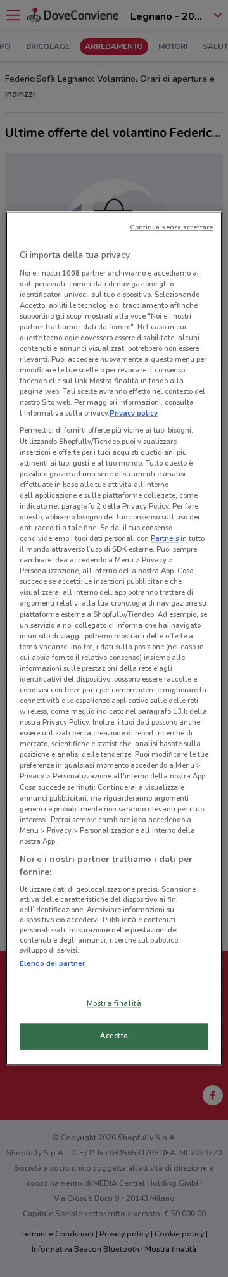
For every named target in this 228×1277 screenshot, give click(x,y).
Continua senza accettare (171, 227)
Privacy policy (134, 414)
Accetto (114, 1036)
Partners (165, 538)
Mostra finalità (114, 1004)
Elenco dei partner (52, 963)
